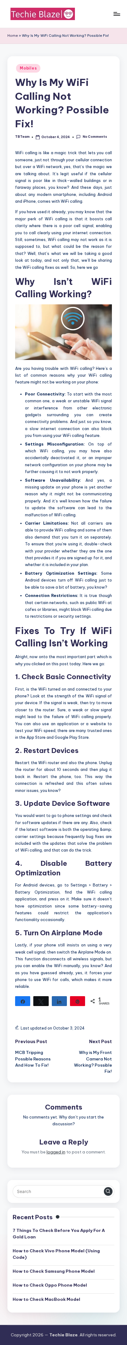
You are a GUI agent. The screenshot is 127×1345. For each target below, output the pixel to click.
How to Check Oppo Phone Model (50, 1285)
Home (12, 35)
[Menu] (116, 13)
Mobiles (28, 68)
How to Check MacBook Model (46, 1299)
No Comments (95, 137)
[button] (108, 1191)
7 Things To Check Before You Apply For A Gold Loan (59, 1233)
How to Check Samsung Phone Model (54, 1271)
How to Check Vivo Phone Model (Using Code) (56, 1254)
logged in (56, 1152)
